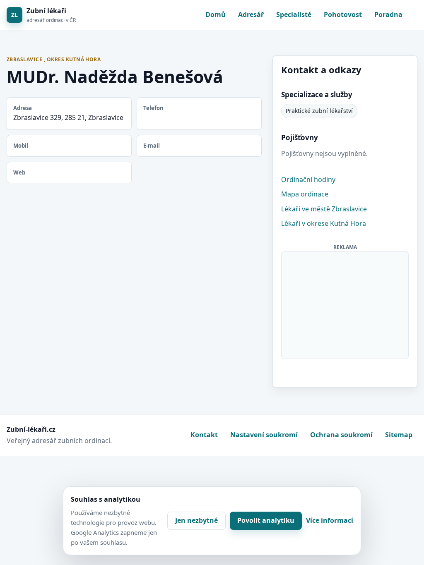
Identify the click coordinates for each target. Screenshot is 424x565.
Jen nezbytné (196, 520)
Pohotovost (343, 14)
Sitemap (398, 434)
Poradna (388, 14)
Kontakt (204, 434)
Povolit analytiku (265, 520)
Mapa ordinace (304, 194)
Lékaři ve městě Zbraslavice (324, 208)
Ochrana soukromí (341, 434)
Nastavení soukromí (264, 434)
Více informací (329, 520)
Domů (215, 14)
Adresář (251, 14)
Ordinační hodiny (308, 179)
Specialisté (293, 14)
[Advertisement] (345, 303)
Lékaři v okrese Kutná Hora (323, 223)
